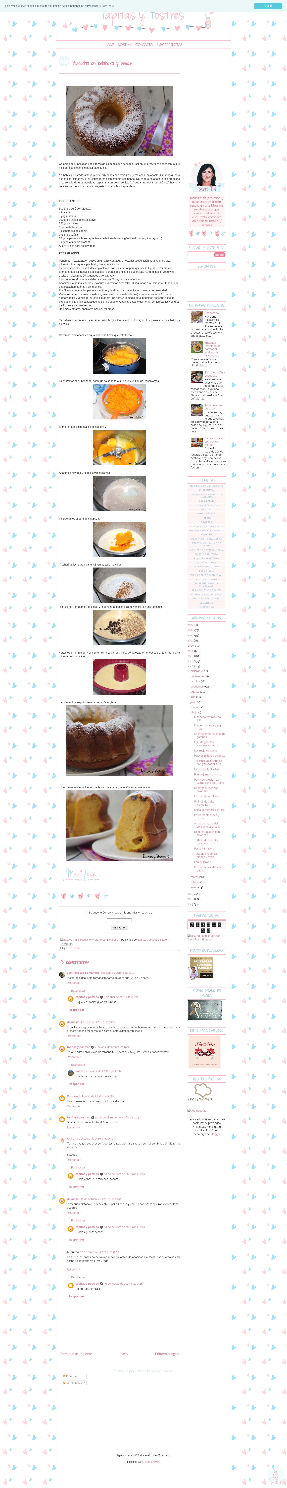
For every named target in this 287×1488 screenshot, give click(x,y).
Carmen (72, 1096)
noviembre (197, 676)
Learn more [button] (107, 5)
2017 (191, 661)
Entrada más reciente (76, 1354)
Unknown (73, 1022)
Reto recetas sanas (206, 599)
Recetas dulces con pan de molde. (214, 441)
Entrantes (206, 490)
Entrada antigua (167, 1354)
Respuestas (78, 990)
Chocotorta (212, 313)
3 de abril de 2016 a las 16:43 (117, 972)
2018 (191, 656)
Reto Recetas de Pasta (206, 590)
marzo (195, 877)
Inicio (124, 1354)
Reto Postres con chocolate (206, 584)
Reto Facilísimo (206, 579)
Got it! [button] (268, 6)
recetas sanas (206, 562)
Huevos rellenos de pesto (210, 755)
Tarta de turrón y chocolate (215, 374)
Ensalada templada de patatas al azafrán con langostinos (212, 349)
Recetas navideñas (206, 558)
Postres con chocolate (206, 526)
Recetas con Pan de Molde (206, 550)
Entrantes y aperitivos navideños (206, 495)
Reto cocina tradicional (206, 575)
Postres (206, 522)
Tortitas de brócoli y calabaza (206, 842)
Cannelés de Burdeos (207, 769)
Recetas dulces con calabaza (206, 789)
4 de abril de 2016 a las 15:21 (97, 1022)
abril (193, 712)
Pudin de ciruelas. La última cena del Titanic (209, 781)
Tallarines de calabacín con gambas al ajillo (208, 762)
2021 (191, 640)
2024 (191, 625)
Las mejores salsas (205, 750)
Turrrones (206, 607)
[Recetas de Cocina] (200, 1101)
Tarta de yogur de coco (214, 407)
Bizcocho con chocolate (207, 486)
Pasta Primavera (204, 848)
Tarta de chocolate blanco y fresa (205, 855)
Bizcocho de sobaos (206, 796)
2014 (191, 899)
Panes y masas (206, 514)
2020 (191, 645)
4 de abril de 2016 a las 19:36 (112, 1047)
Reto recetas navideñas (206, 594)
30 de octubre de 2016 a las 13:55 (100, 1199)
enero (194, 887)
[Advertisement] (207, 106)
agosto (195, 691)
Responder (73, 982)
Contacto (144, 45)
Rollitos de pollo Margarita (204, 803)
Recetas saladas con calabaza (207, 833)
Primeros (206, 535)
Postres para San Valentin (206, 530)
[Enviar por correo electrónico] (61, 944)
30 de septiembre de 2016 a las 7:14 (117, 1117)
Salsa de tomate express (209, 809)
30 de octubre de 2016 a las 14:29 (124, 1174)
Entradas (71, 1376)
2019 (191, 651)
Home (109, 45)
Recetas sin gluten (206, 567)
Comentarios (73, 1382)
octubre (196, 681)
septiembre (198, 686)
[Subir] (276, 1476)
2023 (191, 630)
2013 (191, 904)
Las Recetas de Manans (83, 972)
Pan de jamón (202, 862)
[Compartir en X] (68, 944)
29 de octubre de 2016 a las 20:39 (94, 1138)
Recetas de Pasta (206, 554)
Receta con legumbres (206, 539)
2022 (191, 635)
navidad (206, 509)
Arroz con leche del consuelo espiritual (207, 825)
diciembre (197, 671)
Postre (76, 948)
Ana (69, 1138)
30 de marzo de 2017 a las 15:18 (123, 1283)
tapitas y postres (87, 997)
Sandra (80, 1071)
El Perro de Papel (151, 1461)
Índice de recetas (169, 45)
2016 (191, 666)
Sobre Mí (124, 45)
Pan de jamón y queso (207, 774)
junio (194, 702)
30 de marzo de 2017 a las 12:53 (99, 1252)
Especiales (206, 501)
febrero (195, 882)
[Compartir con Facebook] (71, 944)
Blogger (215, 1134)
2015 (191, 893)
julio (193, 696)
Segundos (206, 603)
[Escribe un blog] (65, 944)
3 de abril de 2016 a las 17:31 (121, 997)
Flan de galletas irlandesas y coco (206, 744)
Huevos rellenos (206, 505)
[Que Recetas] (197, 1110)
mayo (194, 707)
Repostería (206, 571)
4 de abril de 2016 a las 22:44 (104, 1071)
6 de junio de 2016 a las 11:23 (96, 1096)
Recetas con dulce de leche (206, 544)
